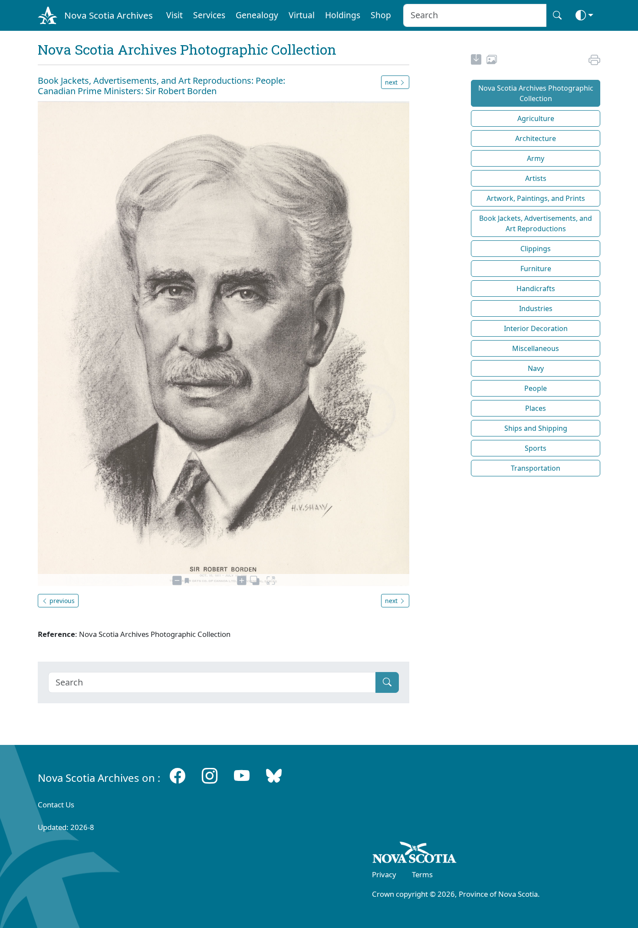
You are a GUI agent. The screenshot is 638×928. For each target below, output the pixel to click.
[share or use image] (492, 61)
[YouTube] (242, 776)
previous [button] (61, 601)
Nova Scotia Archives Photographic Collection (535, 93)
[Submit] (387, 682)
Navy (536, 368)
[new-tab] (476, 61)
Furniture (535, 268)
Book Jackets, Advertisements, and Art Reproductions (535, 223)
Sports (535, 448)
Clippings (535, 248)
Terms (422, 874)
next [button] (392, 82)
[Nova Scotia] (414, 854)
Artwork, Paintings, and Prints (536, 198)
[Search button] (557, 15)
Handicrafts (535, 288)
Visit (174, 15)
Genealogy (257, 15)
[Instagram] (209, 776)
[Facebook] (177, 776)
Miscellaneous (535, 348)
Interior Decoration (536, 328)
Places (535, 408)
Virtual (302, 15)
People (535, 388)
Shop (381, 15)
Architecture (535, 138)
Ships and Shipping (535, 428)
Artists (535, 178)
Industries (535, 308)
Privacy (384, 874)
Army (535, 158)
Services (209, 15)
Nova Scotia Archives (108, 15)
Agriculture (535, 118)
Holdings (342, 15)
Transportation (535, 468)
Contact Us (56, 805)
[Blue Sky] (274, 776)
